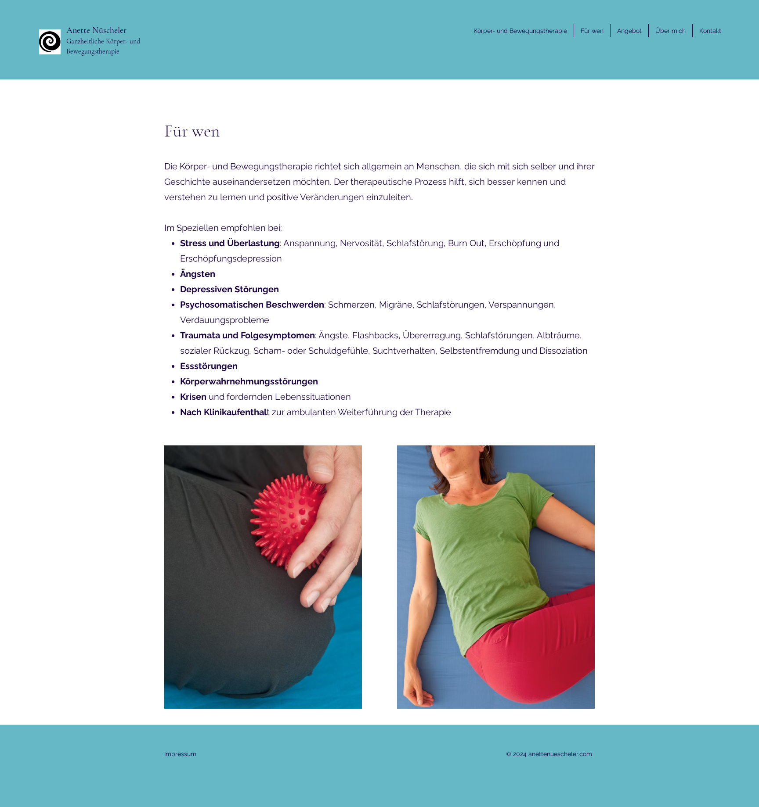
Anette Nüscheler (96, 30)
